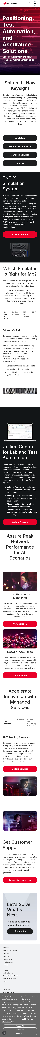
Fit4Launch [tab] (19, 719)
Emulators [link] (20, 138)
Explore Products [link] (20, 522)
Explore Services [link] (20, 769)
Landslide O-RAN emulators (19, 369)
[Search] (30, 3)
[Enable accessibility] (4, 1033)
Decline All (20, 1030)
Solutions (6, 956)
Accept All (20, 1026)
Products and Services (10, 950)
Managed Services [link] (20, 155)
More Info (20, 1033)
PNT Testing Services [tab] (7, 721)
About (5, 987)
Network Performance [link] (20, 146)
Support (6, 970)
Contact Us (20, 931)
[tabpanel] (20, 364)
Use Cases (6, 953)
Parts (4, 981)
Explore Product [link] (20, 234)
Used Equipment (8, 962)
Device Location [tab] (15, 313)
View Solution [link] (20, 624)
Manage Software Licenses (11, 976)
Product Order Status (9, 979)
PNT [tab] (34, 312)
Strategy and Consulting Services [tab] (31, 722)
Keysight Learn (7, 959)
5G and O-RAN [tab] (6, 315)
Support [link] (20, 163)
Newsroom (6, 989)
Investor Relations (8, 992)
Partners (5, 965)
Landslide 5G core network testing (21, 366)
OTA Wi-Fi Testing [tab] (26, 314)
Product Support (8, 973)
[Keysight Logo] (10, 3)
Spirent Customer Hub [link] (20, 880)
